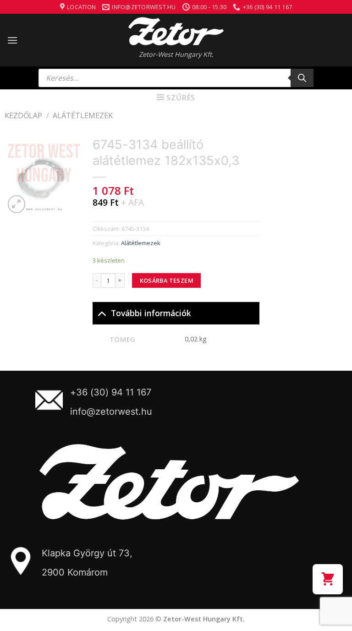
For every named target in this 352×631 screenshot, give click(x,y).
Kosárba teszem (166, 280)
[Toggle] (101, 313)
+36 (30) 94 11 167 (110, 392)
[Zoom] (17, 204)
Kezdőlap (23, 115)
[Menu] (12, 40)
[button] (328, 579)
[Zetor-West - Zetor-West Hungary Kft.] (176, 31)
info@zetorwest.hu (111, 411)
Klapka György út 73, (87, 553)
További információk (151, 312)
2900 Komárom (75, 572)
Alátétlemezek (83, 115)
